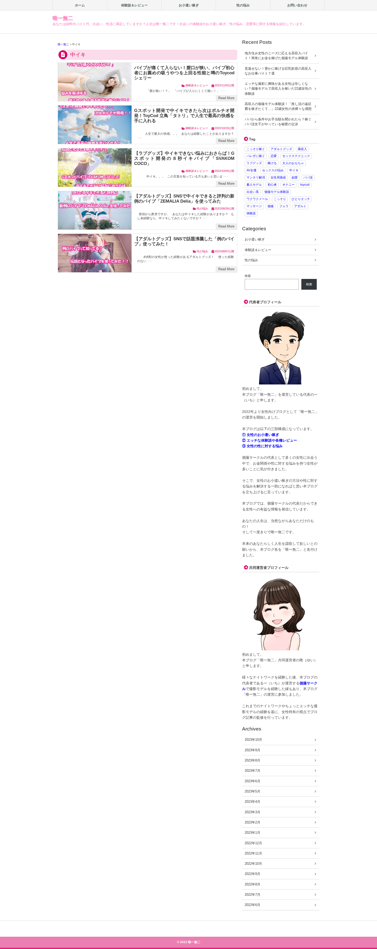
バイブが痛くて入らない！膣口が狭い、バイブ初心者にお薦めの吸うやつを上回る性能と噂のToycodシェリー (184, 72)
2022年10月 (253, 863)
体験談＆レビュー (196, 85)
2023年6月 (252, 781)
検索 (248, 276)
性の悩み (202, 208)
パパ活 (308, 177)
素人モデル (254, 184)
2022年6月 (252, 905)
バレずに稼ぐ (255, 156)
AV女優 (251, 170)
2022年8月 (252, 884)
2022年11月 (253, 853)
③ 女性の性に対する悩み (262, 446)
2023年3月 (252, 812)
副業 (295, 177)
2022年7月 (252, 894)
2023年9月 (252, 750)
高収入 (302, 149)
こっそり (280, 199)
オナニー (288, 184)
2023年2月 (252, 822)
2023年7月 (252, 771)
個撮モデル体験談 (276, 192)
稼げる (272, 163)
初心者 (272, 184)
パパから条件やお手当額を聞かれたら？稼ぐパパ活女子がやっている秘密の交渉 (278, 121)
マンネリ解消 (255, 177)
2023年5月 (252, 791)
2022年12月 (253, 843)
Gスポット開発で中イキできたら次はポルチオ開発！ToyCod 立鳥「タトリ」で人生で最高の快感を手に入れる (184, 115)
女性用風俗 (278, 177)
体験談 (251, 213)
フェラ (284, 206)
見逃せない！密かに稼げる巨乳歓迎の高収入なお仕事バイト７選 (278, 71)
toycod (305, 184)
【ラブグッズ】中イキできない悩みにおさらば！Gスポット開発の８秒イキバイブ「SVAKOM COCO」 (184, 158)
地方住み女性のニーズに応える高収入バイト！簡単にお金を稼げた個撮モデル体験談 (276, 55)
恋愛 (274, 156)
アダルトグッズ (281, 149)
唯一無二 (63, 18)
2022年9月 (252, 874)
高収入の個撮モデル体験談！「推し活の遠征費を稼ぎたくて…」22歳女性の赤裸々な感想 (278, 106)
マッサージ (254, 206)
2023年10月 (253, 740)
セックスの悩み (273, 170)
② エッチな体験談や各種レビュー (269, 440)
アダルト (300, 206)
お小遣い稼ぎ (255, 239)
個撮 (270, 206)
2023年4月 (252, 802)
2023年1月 (252, 833)
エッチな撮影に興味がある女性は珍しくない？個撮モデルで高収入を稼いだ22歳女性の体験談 (278, 89)
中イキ (294, 170)
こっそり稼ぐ (255, 149)
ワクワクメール (257, 199)
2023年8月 (252, 760)
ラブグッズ (254, 163)
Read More (226, 98)
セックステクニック (296, 156)
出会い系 (252, 192)
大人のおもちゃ (293, 163)
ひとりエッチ (301, 199)
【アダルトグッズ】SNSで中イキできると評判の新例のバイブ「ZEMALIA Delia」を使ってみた (184, 199)
